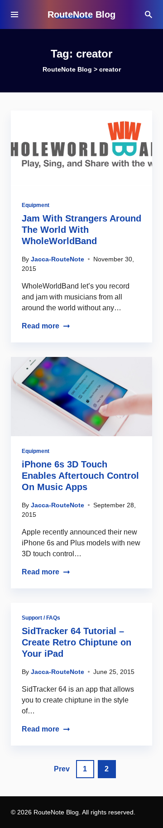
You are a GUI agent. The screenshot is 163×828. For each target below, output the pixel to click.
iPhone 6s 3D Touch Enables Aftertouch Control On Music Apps (80, 475)
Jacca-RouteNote (57, 259)
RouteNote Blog (81, 14)
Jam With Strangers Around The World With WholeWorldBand (81, 229)
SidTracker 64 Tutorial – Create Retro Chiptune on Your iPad (76, 642)
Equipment (35, 205)
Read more (40, 326)
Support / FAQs (41, 618)
